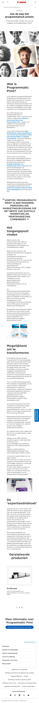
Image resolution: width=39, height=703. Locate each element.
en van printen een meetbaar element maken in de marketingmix (19, 187)
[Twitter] (24, 695)
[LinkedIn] (19, 695)
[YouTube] (28, 695)
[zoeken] (7, 2)
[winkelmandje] (3, 2)
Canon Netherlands (18, 691)
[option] (19, 584)
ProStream (12, 588)
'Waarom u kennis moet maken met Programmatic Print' (18, 120)
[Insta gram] (15, 695)
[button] (36, 415)
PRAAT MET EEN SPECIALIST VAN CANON (19, 627)
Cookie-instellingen (28, 686)
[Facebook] (11, 695)
